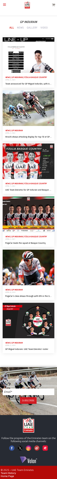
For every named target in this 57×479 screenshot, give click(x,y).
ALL (11, 27)
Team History (8, 473)
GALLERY (32, 27)
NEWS (20, 27)
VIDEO (44, 27)
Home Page (7, 476)
